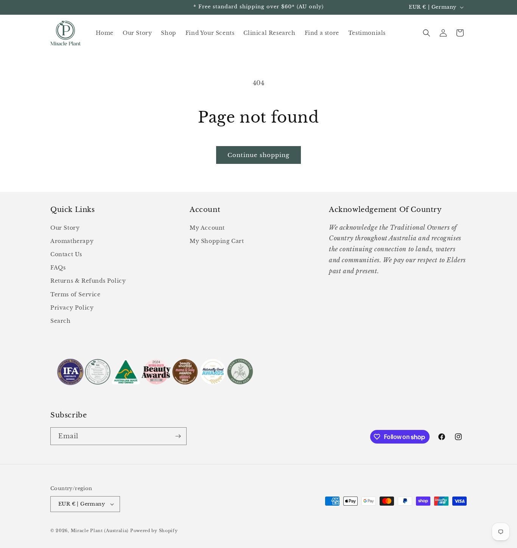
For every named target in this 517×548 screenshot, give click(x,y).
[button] (426, 33)
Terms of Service (75, 294)
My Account (207, 227)
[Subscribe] (178, 436)
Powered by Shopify (154, 530)
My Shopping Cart (217, 241)
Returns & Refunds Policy (88, 280)
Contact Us (66, 254)
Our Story (64, 227)
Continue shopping (258, 155)
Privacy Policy (71, 307)
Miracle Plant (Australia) (100, 530)
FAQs (57, 267)
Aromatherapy (71, 241)
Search (60, 321)
